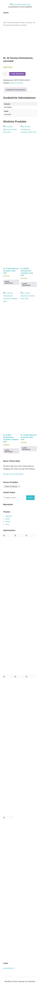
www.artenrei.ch (8, 968)
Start (4, 22)
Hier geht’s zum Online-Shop (13, 474)
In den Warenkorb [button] (9, 282)
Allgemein (8, 516)
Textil (7, 524)
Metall (7, 519)
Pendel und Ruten (13, 22)
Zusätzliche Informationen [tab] (15, 90)
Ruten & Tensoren (26, 22)
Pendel (7, 522)
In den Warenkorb (17, 74)
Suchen (30, 498)
